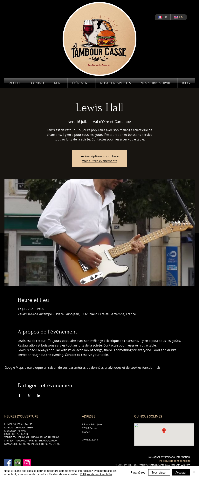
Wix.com (185, 464)
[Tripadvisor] (17, 463)
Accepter (180, 472)
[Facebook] (8, 463)
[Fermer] (194, 472)
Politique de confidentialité (96, 474)
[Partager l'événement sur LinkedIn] (38, 395)
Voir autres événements (99, 161)
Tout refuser (159, 472)
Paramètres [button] (138, 472)
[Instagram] (27, 463)
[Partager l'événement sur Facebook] (19, 395)
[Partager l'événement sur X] (29, 395)
